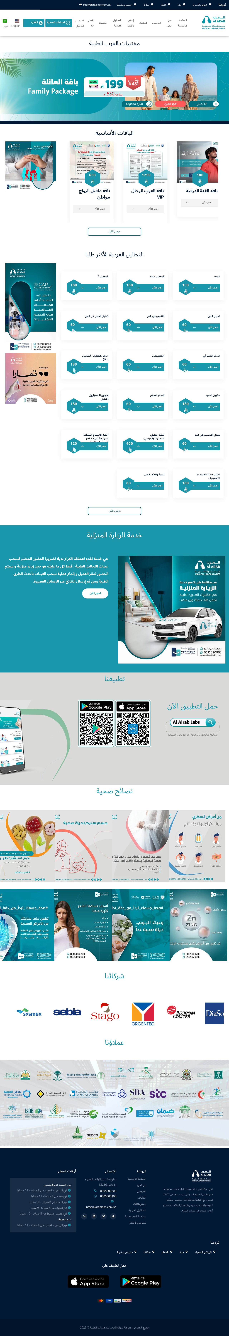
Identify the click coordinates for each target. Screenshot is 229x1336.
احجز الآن (97, 208)
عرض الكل (115, 231)
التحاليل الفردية (117, 23)
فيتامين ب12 (157, 276)
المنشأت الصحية (56, 22)
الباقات (143, 23)
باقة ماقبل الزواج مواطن (91, 194)
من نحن (169, 23)
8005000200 (108, 1191)
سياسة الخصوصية (135, 1216)
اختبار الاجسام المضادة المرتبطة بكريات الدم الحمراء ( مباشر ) (96, 438)
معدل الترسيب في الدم (207, 435)
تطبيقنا (103, 23)
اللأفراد (34, 22)
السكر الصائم (157, 395)
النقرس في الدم (155, 316)
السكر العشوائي (211, 355)
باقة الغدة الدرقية (199, 190)
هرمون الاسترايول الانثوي (98, 397)
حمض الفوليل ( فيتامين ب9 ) (95, 357)
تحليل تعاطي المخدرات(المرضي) (153, 436)
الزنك (217, 276)
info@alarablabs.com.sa (97, 4)
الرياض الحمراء (203, 1252)
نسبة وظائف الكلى (154, 474)
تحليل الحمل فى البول (96, 316)
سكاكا (147, 1252)
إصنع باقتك (131, 23)
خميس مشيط (125, 1252)
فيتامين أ (103, 276)
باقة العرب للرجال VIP (144, 194)
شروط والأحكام (138, 1223)
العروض (156, 23)
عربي (5, 26)
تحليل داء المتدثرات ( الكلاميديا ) (208, 476)
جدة (182, 1252)
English (15, 26)
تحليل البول (214, 316)
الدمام (165, 1252)
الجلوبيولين (158, 355)
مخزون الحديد (212, 395)
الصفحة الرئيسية (182, 23)
